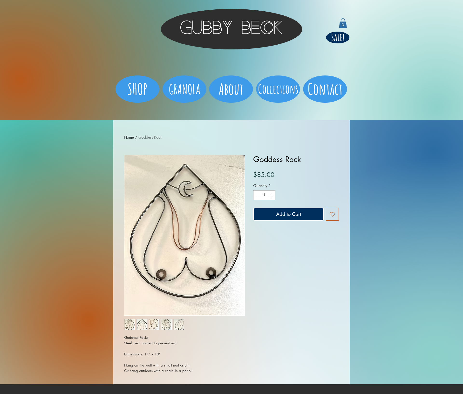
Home (129, 137)
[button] (343, 23)
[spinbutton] (264, 195)
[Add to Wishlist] (332, 214)
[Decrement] (257, 195)
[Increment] (271, 195)
